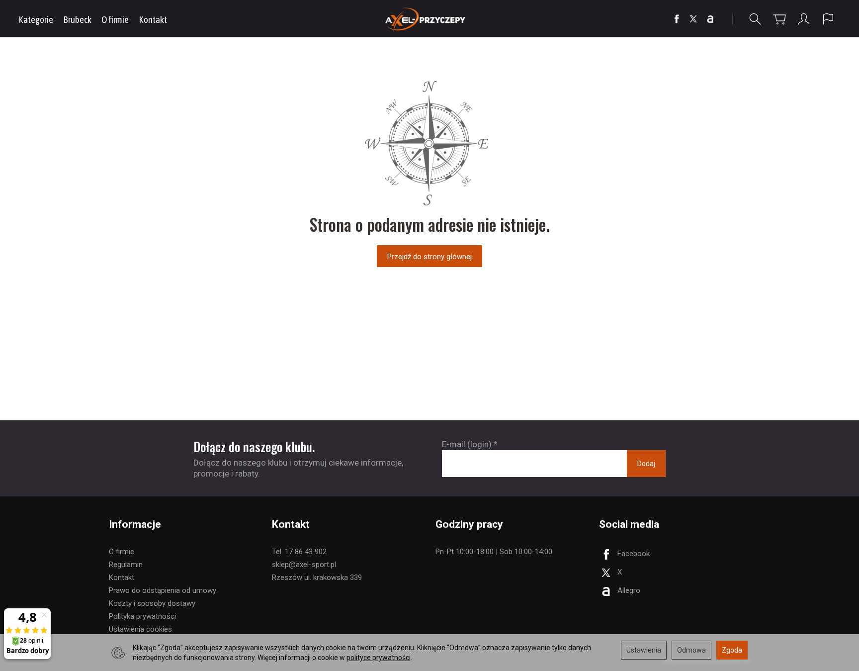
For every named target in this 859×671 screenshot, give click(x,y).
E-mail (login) (467, 444)
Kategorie (35, 19)
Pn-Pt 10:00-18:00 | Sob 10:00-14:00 (493, 551)
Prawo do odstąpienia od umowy (162, 590)
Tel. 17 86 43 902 (299, 551)
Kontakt (153, 19)
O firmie (115, 19)
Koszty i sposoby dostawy (152, 603)
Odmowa (691, 650)
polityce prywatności (378, 658)
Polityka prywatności (142, 616)
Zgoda (732, 650)
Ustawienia (643, 650)
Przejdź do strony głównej (429, 256)
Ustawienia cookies (140, 629)
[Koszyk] (779, 19)
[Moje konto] (803, 19)
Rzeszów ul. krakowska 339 (317, 577)
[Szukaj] (755, 19)
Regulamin (126, 564)
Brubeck (77, 19)
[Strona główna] (430, 18)
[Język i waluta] (828, 19)
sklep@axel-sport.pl (304, 564)
